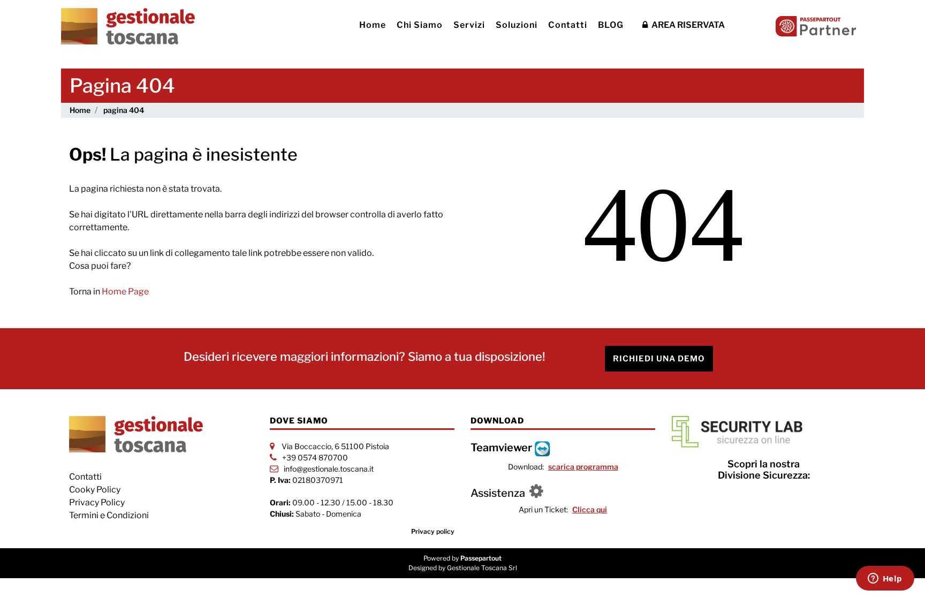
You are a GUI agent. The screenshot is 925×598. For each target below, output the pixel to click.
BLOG (611, 25)
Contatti (567, 25)
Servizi (469, 25)
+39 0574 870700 (315, 457)
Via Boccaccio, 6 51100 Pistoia (335, 446)
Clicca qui (589, 509)
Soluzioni (516, 25)
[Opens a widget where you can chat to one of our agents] (884, 579)
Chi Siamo (420, 25)
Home (372, 25)
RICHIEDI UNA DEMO (659, 359)
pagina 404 (123, 110)
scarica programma (583, 466)
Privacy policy (432, 531)
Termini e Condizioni (109, 515)
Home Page (125, 291)
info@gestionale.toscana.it (329, 468)
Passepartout (481, 558)
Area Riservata (687, 25)
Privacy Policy (97, 502)
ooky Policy (97, 490)
